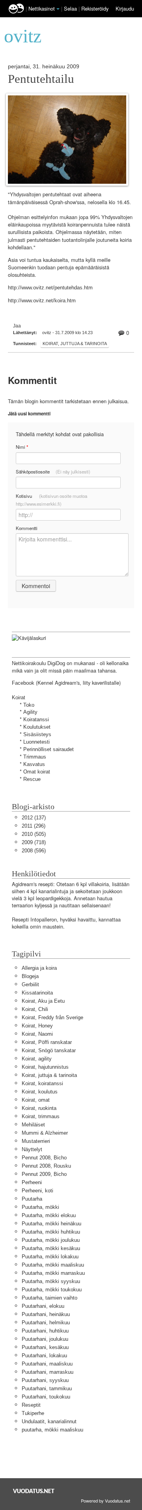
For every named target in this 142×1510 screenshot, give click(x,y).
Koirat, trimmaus (41, 1116)
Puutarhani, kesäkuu (45, 1347)
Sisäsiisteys (37, 734)
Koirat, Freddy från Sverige (52, 1017)
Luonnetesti (36, 742)
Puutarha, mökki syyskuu (51, 1281)
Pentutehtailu (41, 78)
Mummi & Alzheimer (45, 1133)
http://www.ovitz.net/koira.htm (42, 300)
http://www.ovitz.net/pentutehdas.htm (50, 288)
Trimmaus (34, 757)
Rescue (32, 779)
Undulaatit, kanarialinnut (49, 1421)
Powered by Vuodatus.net (105, 1500)
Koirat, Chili (35, 1009)
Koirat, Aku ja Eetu (43, 1001)
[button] (58, 9)
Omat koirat (36, 772)
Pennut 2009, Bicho (44, 1174)
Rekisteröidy (94, 8)
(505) (34, 834)
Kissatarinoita (37, 993)
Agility (30, 712)
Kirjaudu (125, 8)
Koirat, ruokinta (39, 1108)
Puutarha (32, 1199)
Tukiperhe (33, 1413)
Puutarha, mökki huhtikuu (51, 1232)
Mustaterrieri (36, 1141)
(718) (34, 842)
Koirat (18, 697)
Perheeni (32, 1182)
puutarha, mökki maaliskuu (52, 1430)
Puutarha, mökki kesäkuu (51, 1248)
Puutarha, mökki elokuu (49, 1215)
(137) (34, 818)
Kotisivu (51, 500)
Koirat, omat (36, 1100)
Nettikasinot (41, 8)
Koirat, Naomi (37, 1034)
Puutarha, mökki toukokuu (52, 1289)
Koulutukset (36, 727)
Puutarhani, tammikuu (47, 1388)
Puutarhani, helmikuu (46, 1322)
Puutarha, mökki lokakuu (50, 1257)
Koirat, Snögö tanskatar (49, 1050)
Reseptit (31, 1405)
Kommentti (26, 528)
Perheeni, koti (37, 1191)
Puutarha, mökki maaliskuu (53, 1265)
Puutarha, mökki (40, 1207)
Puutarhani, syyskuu (45, 1380)
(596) (34, 851)
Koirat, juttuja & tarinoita (75, 343)
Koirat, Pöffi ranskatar (47, 1042)
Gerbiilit (30, 984)
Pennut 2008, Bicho (44, 1158)
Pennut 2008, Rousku (46, 1166)
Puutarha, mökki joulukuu (51, 1240)
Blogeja (30, 976)
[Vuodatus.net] (34, 1491)
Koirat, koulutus (40, 1092)
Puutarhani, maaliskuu (47, 1364)
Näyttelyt (32, 1149)
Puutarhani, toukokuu (46, 1397)
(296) (33, 826)
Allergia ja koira (39, 968)
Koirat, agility (37, 1059)
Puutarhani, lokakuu (44, 1355)
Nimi (22, 447)
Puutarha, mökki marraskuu (53, 1273)
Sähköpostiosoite (53, 471)
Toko (28, 705)
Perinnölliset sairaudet (48, 749)
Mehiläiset (33, 1125)
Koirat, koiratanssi (42, 1083)
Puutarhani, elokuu (43, 1306)
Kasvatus (34, 764)
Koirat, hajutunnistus (45, 1067)
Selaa (71, 8)
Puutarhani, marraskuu (47, 1372)
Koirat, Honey (37, 1026)
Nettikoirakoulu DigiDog (38, 663)
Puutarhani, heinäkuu (46, 1314)
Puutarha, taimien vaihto (49, 1298)
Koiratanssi (36, 719)
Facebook (23, 683)
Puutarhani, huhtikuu (45, 1331)
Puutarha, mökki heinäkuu (51, 1224)
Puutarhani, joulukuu (45, 1339)
